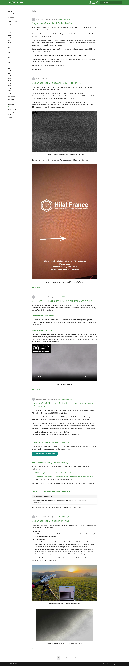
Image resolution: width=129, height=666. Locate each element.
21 (75, 658)
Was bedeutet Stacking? (42, 330)
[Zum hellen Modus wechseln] (97, 2)
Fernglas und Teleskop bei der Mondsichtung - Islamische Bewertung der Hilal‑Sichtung (64, 476)
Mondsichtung (62, 19)
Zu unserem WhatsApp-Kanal (46, 454)
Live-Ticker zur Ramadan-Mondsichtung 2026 (50, 442)
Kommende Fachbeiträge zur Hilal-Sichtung (50, 462)
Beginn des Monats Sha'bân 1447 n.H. (51, 520)
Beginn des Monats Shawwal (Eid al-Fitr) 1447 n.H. (57, 82)
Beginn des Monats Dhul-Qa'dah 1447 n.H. (53, 23)
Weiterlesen (36, 287)
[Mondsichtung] (16, 2)
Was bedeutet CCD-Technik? (43, 316)
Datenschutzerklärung (109, 664)
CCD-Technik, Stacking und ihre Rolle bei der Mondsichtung (62, 301)
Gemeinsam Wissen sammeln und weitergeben (51, 491)
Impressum (119, 664)
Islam (68, 19)
